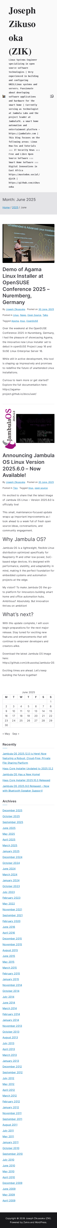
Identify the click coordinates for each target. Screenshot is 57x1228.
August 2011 (10, 1124)
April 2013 (9, 1049)
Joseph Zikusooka (15, 309)
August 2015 (10, 950)
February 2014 (11, 1014)
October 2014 (11, 990)
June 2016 (9, 926)
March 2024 (10, 874)
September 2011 (12, 1119)
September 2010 (13, 1153)
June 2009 (9, 1188)
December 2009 (12, 1182)
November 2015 (12, 944)
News (23, 315)
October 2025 (11, 816)
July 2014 (8, 996)
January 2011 (11, 1142)
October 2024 (11, 862)
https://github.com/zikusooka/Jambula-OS (28, 662)
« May (6, 733)
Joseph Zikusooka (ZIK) (38, 1218)
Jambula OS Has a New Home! (21, 774)
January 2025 (11, 851)
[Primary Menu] (51, 96)
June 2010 (9, 1165)
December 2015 (12, 938)
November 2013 (12, 1025)
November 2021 (12, 909)
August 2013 (10, 1037)
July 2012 (8, 1078)
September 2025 (13, 822)
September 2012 (13, 1072)
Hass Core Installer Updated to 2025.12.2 (28, 768)
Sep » (15, 733)
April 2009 (9, 1200)
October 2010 (11, 1148)
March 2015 (10, 967)
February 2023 (11, 897)
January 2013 (11, 1060)
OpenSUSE (32, 321)
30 (6, 725)
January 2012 (11, 1107)
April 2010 (9, 1177)
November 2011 (12, 1113)
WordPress (40, 1222)
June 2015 (9, 956)
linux (22, 321)
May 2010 (8, 1171)
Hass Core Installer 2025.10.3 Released (26, 780)
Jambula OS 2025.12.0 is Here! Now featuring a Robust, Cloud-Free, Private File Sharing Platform (26, 758)
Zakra (26, 1222)
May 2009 (9, 1194)
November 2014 (12, 985)
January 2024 (11, 880)
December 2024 (12, 857)
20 (36, 715)
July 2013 (8, 1043)
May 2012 (8, 1084)
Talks (45, 315)
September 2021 (13, 915)
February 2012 (11, 1101)
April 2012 (9, 1089)
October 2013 (11, 1031)
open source (41, 488)
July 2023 (9, 892)
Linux (16, 315)
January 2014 (11, 1020)
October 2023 (11, 886)
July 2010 (8, 1159)
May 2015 (8, 961)
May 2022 (9, 903)
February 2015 (11, 973)
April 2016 (9, 932)
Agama (15, 321)
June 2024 (9, 868)
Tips (15, 488)
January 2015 (11, 979)
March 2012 (10, 1095)
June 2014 (9, 1002)
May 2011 (8, 1136)
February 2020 (11, 921)
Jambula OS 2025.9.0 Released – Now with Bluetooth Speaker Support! (26, 788)
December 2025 (12, 810)
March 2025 (10, 845)
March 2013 (10, 1055)
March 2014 (10, 1008)
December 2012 (12, 1066)
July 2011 (8, 1130)
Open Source (34, 315)
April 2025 (9, 839)
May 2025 (9, 833)
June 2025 (9, 828)
